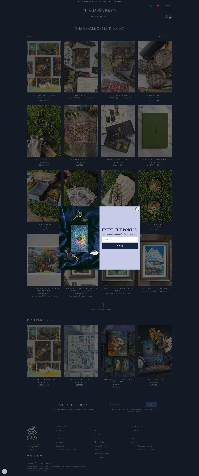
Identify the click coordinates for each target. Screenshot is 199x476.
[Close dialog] (137, 209)
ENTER (120, 246)
